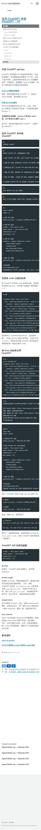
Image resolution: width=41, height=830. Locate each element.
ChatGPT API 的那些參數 (10, 47)
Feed (12, 822)
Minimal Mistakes (32, 825)
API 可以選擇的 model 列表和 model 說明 (18, 645)
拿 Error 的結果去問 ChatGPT (12, 44)
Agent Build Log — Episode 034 (15, 758)
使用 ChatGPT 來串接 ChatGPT (12, 38)
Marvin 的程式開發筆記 (11, 3)
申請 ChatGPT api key (10, 29)
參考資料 (5, 62)
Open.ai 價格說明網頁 (10, 32)
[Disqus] (20, 707)
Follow (10, 10)
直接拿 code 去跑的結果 (10, 41)
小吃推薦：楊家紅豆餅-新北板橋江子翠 (24, 672)
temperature (7, 56)
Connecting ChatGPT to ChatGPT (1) (24, 669)
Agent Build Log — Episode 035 (15, 747)
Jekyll (23, 825)
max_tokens (7, 59)
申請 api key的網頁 (9, 35)
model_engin (8, 53)
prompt (6, 50)
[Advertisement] (20, 798)
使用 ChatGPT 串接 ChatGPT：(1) (14, 20)
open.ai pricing (8, 640)
